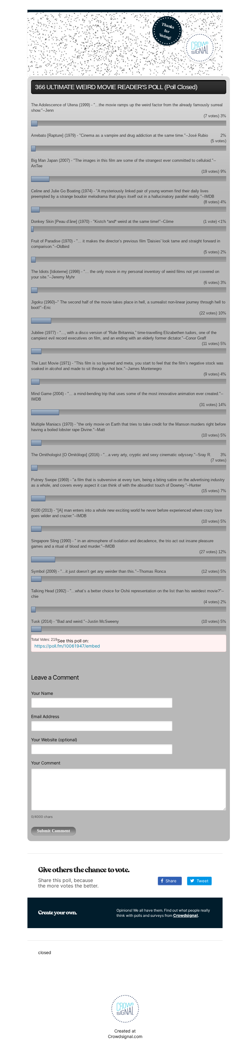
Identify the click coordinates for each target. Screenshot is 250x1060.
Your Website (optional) (54, 739)
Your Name (42, 693)
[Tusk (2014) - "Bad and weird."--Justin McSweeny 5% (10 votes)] (128, 618)
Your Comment (45, 762)
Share (170, 880)
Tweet (201, 880)
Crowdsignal (185, 915)
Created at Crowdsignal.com (125, 1033)
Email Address (45, 716)
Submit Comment (53, 831)
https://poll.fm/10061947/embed (67, 645)
